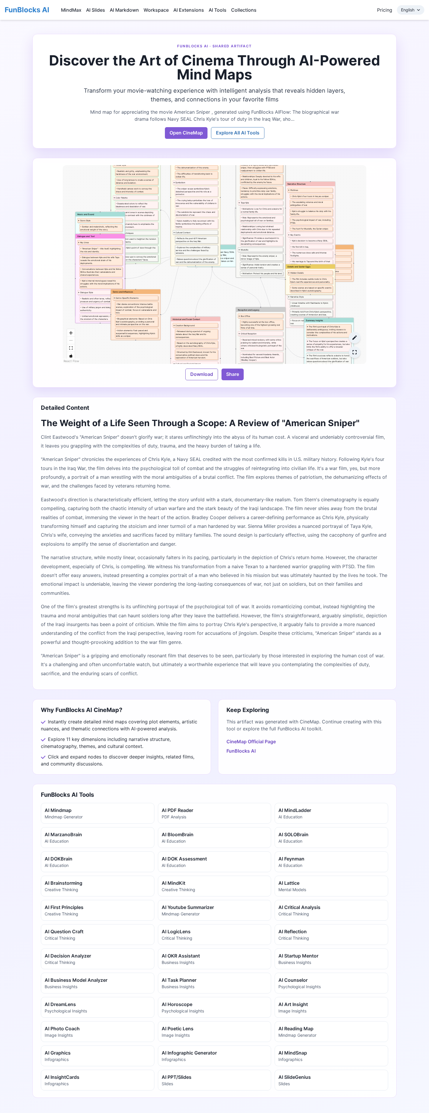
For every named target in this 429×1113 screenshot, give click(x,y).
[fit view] (71, 348)
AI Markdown (124, 10)
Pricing (384, 10)
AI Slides (95, 10)
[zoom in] (71, 333)
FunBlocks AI (27, 10)
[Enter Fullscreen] (354, 352)
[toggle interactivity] (71, 356)
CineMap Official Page (251, 741)
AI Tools (217, 10)
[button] (310, 254)
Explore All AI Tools (237, 133)
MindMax (71, 10)
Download (201, 374)
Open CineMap (186, 133)
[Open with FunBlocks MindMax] (354, 337)
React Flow (71, 361)
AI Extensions (188, 10)
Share (232, 374)
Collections (244, 10)
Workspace (156, 10)
